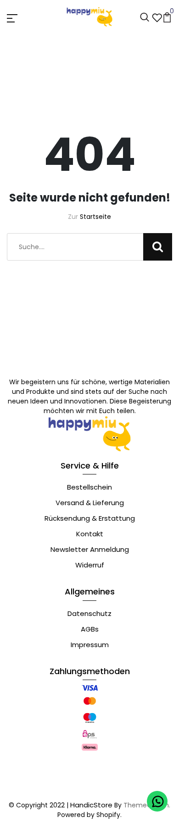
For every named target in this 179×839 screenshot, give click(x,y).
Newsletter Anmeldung (89, 549)
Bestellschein (89, 487)
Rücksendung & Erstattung (90, 518)
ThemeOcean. (146, 805)
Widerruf (89, 565)
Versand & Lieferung (90, 502)
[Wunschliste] (157, 17)
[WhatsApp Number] (157, 801)
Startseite (95, 216)
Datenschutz (89, 613)
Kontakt (89, 534)
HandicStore (91, 805)
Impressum (90, 644)
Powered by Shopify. (89, 814)
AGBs (90, 629)
